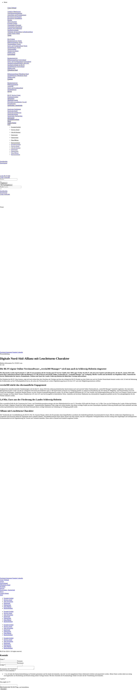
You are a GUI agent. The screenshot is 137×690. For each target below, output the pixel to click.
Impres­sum (14, 135)
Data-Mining (15, 140)
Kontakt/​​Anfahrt (16, 127)
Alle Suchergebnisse (6, 185)
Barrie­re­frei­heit (15, 143)
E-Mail (2, 665)
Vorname (20, 661)
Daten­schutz (14, 137)
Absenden (3, 689)
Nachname (20, 663)
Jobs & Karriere (15, 132)
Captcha (3, 679)
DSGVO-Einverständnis (8, 670)
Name (2, 659)
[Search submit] (0, 181)
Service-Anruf (15, 129)
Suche (2, 187)
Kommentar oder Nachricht (8, 669)
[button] (70, 2)
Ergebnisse (4, 183)
